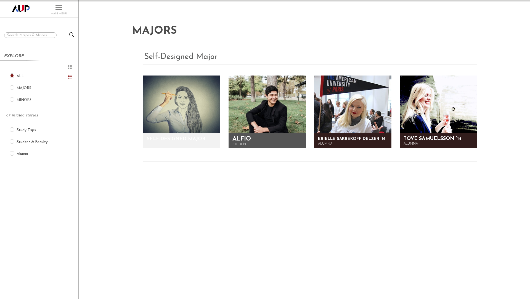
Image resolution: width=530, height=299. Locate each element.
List (70, 77)
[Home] (19, 8)
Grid (70, 67)
